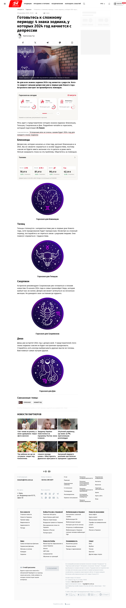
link (42, 494)
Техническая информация (99, 477)
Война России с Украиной (53, 512)
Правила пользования (70, 497)
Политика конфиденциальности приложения (86, 490)
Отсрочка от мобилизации (74, 527)
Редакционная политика (68, 484)
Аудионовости (25, 525)
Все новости (25, 512)
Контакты (98, 481)
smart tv (92, 594)
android (70, 594)
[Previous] (37, 113)
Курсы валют (93, 517)
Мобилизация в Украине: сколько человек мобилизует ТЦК (75, 532)
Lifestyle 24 (20, 9)
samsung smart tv (104, 594)
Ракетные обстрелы (49, 514)
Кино (22, 541)
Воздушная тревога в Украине (53, 522)
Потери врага (47, 533)
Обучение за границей (50, 556)
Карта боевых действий (51, 517)
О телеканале (68, 488)
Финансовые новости (96, 520)
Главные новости (26, 514)
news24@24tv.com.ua (25, 480)
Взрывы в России (48, 530)
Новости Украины (26, 517)
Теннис (91, 549)
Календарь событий (73, 4)
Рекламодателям (69, 494)
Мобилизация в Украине (75, 512)
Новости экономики (96, 512)
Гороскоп (29, 9)
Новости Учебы (49, 541)
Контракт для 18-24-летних (74, 525)
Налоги (91, 527)
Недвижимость (71, 541)
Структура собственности (99, 488)
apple (81, 594)
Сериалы (23, 554)
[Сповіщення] (109, 3)
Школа (45, 548)
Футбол (91, 546)
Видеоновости (25, 522)
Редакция (67, 480)
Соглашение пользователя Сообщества (84, 496)
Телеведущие (68, 491)
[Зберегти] (72, 42)
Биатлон (91, 552)
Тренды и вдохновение (73, 549)
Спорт (91, 541)
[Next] (58, 113)
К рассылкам (52, 568)
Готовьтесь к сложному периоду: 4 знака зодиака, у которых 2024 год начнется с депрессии (55, 9)
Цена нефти (93, 514)
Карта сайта (98, 495)
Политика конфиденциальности (86, 477)
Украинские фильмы (27, 546)
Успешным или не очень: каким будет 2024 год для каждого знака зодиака (46, 133)
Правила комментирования (85, 501)
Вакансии (98, 484)
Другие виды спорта (95, 554)
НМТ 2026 (46, 551)
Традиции (28, 4)
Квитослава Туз (29, 36)
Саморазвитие (48, 554)
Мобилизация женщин (73, 522)
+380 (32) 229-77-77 (77, 582)
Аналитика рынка (71, 543)
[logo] (15, 3)
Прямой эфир (24, 520)
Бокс (90, 543)
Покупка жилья (71, 546)
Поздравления (57, 4)
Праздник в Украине (42, 4)
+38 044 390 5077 (47, 480)
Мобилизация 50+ (71, 519)
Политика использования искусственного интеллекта (84, 483)
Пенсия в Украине (95, 530)
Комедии (23, 552)
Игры (96, 499)
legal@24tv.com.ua (88, 584)
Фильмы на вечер (26, 549)
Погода (22, 528)
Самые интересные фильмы (29, 543)
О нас (65, 477)
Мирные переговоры (50, 520)
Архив (97, 492)
